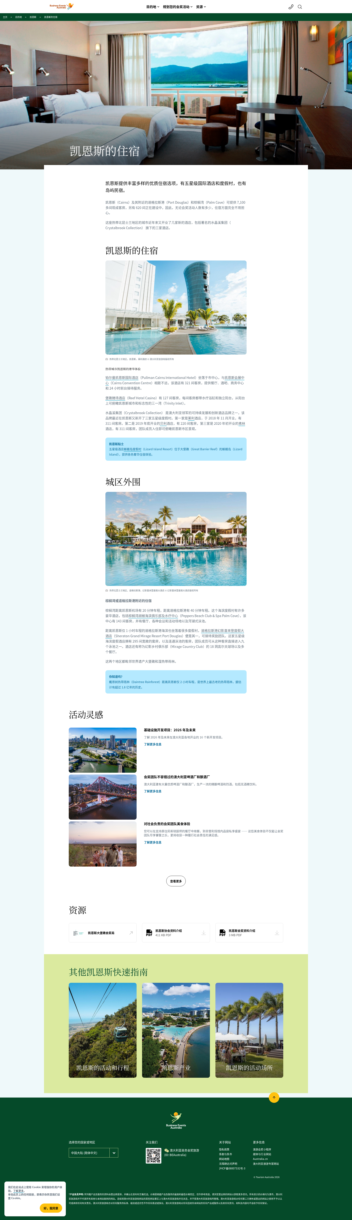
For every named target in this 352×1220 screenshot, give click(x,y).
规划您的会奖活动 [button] (176, 6)
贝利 (163, 423)
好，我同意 (51, 1208)
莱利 (191, 418)
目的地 (18, 17)
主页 (5, 17)
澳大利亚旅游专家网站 (266, 1163)
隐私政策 (224, 1149)
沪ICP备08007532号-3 (232, 1168)
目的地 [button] (151, 6)
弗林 (242, 423)
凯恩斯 (33, 17)
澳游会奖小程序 (262, 1149)
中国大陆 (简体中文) (84, 1153)
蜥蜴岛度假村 (132, 449)
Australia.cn (260, 1158)
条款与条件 (225, 1154)
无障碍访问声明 (228, 1163)
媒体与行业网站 (262, 1154)
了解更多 (18, 1191)
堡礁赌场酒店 (115, 397)
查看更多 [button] (176, 881)
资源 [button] (199, 6)
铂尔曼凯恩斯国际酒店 (121, 377)
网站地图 (224, 1158)
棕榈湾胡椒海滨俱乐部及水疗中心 (153, 615)
